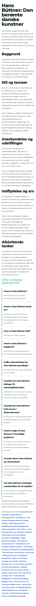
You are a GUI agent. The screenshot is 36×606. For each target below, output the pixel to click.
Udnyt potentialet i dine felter (14, 529)
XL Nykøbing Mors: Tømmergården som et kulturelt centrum (16, 590)
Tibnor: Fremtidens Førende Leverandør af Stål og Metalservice (15, 561)
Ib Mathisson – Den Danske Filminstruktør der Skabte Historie (16, 520)
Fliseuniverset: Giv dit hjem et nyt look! (18, 552)
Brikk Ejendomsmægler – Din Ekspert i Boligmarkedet (15, 541)
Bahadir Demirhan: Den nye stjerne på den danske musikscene (15, 570)
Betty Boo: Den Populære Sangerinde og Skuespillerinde (17, 515)
